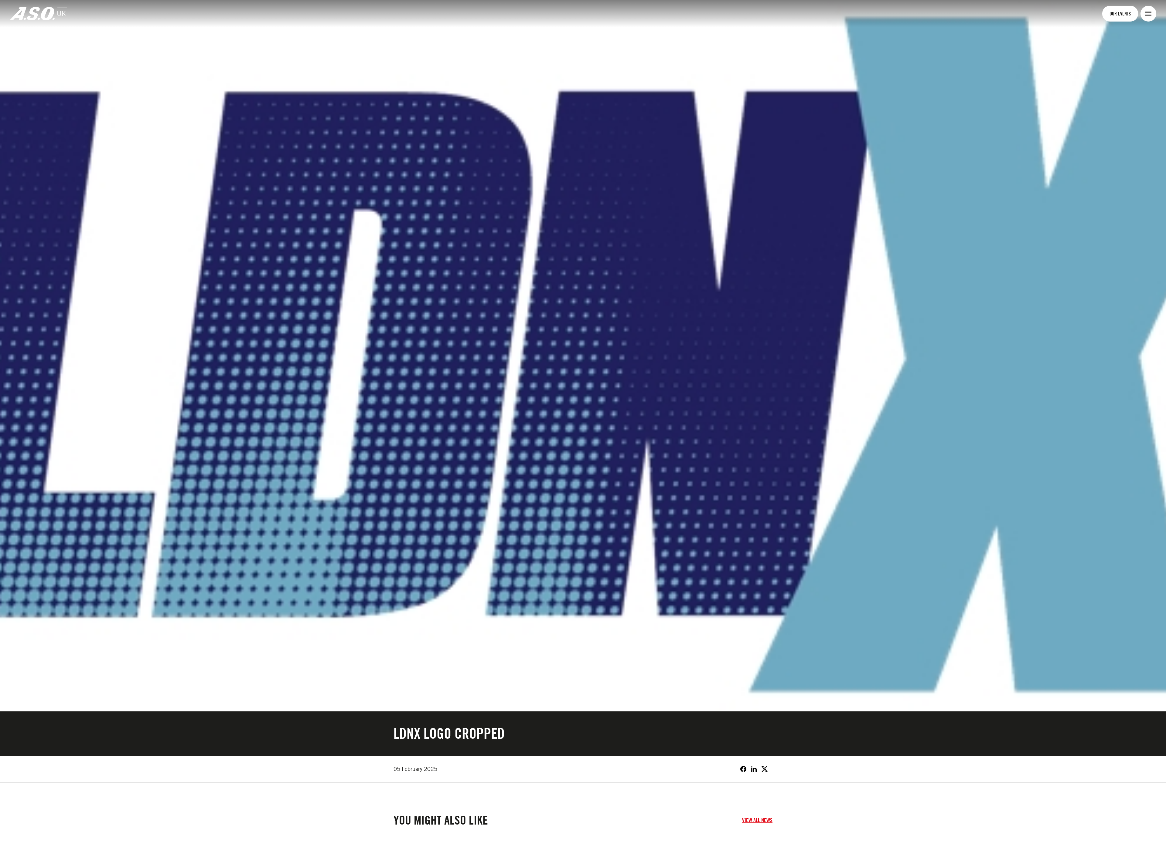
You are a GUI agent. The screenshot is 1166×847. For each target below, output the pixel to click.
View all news (757, 820)
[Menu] (1148, 14)
